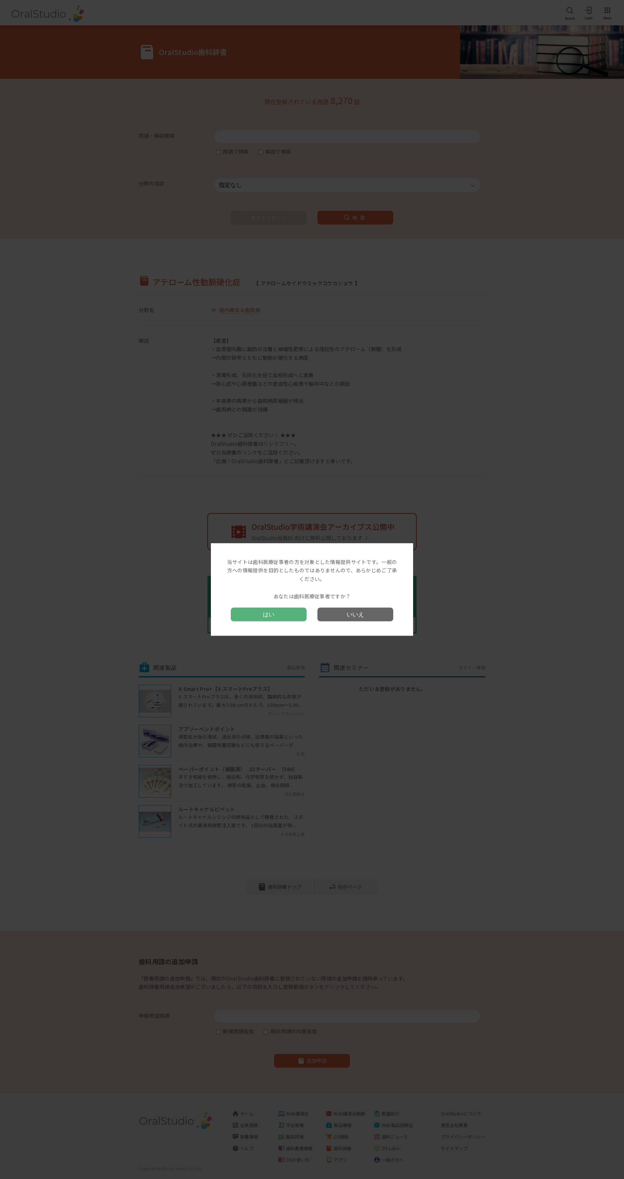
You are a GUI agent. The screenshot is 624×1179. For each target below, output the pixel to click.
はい (268, 614)
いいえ (355, 614)
